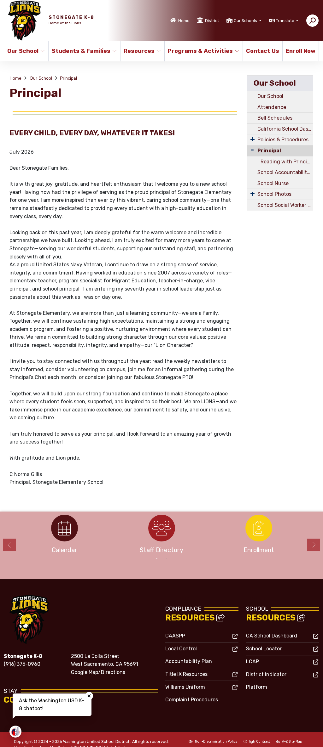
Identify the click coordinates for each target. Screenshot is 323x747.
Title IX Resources (186, 674)
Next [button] (313, 545)
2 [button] (166, 559)
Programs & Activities (200, 51)
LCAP (252, 662)
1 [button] (157, 559)
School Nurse (273, 183)
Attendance (271, 107)
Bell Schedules (274, 118)
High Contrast (259, 741)
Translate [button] (285, 20)
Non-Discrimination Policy (216, 741)
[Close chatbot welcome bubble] (89, 696)
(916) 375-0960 (22, 664)
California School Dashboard (285, 129)
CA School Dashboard (271, 636)
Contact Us (262, 51)
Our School (22, 51)
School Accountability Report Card (285, 172)
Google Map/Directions (98, 672)
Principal (68, 78)
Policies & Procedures (282, 140)
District (212, 20)
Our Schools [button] (246, 20)
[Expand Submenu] (252, 139)
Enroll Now (300, 51)
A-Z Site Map (291, 741)
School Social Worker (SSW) (285, 205)
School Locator (264, 649)
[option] (64, 536)
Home (184, 20)
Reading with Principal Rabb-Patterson (287, 162)
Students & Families (81, 51)
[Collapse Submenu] (252, 150)
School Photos (274, 194)
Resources (139, 51)
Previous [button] (9, 545)
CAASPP (175, 636)
